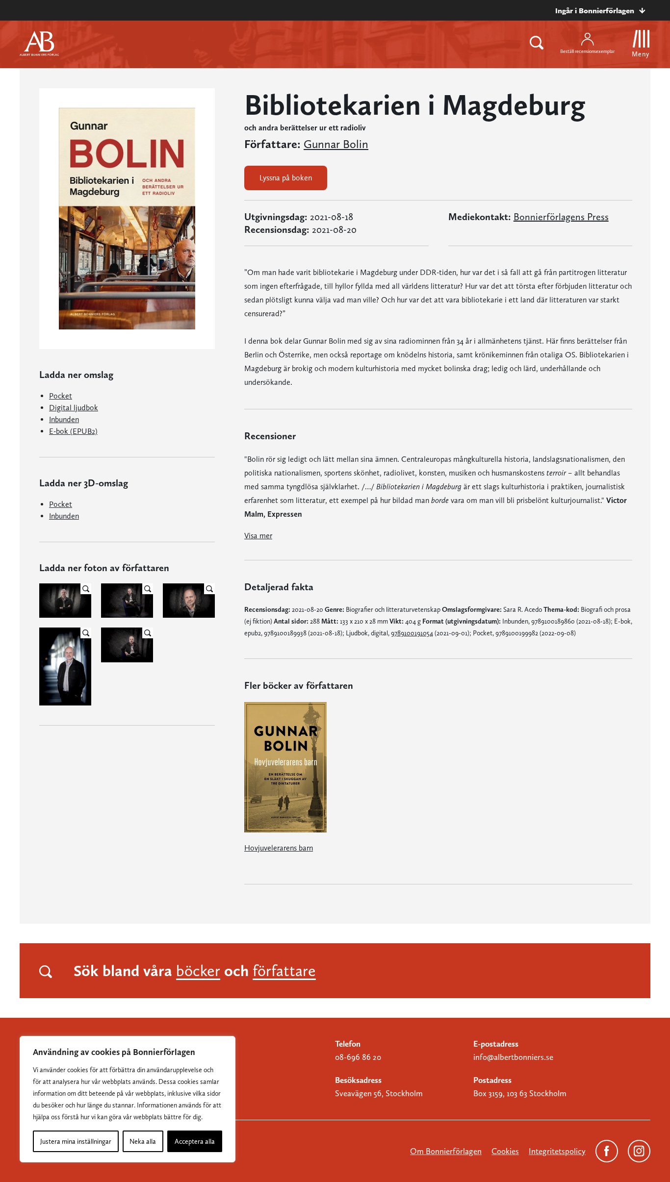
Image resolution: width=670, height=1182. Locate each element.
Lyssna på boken (285, 177)
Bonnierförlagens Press (561, 217)
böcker (198, 970)
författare (284, 970)
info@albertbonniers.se (513, 1057)
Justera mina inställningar (75, 1141)
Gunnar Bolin (336, 144)
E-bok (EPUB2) (73, 431)
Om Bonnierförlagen (446, 1151)
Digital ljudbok (73, 407)
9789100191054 (412, 633)
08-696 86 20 (358, 1057)
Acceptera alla (195, 1141)
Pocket (60, 396)
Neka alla (142, 1141)
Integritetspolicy (557, 1151)
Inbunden (64, 419)
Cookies (505, 1151)
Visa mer (258, 535)
